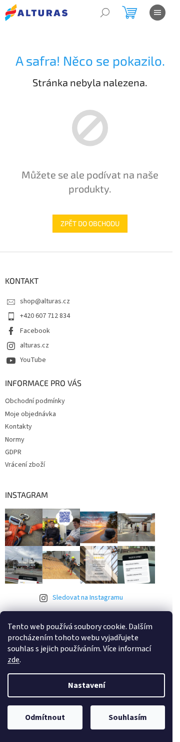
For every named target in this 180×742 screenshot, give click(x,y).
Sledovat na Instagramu (87, 598)
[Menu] (158, 13)
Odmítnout (45, 717)
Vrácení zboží (25, 465)
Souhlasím (127, 717)
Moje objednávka (30, 414)
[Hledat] (105, 13)
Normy (14, 440)
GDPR (13, 452)
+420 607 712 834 (45, 316)
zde (14, 659)
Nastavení (86, 685)
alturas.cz (34, 345)
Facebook (35, 331)
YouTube (33, 360)
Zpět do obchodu (90, 223)
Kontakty (18, 427)
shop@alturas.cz (45, 301)
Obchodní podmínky (35, 401)
